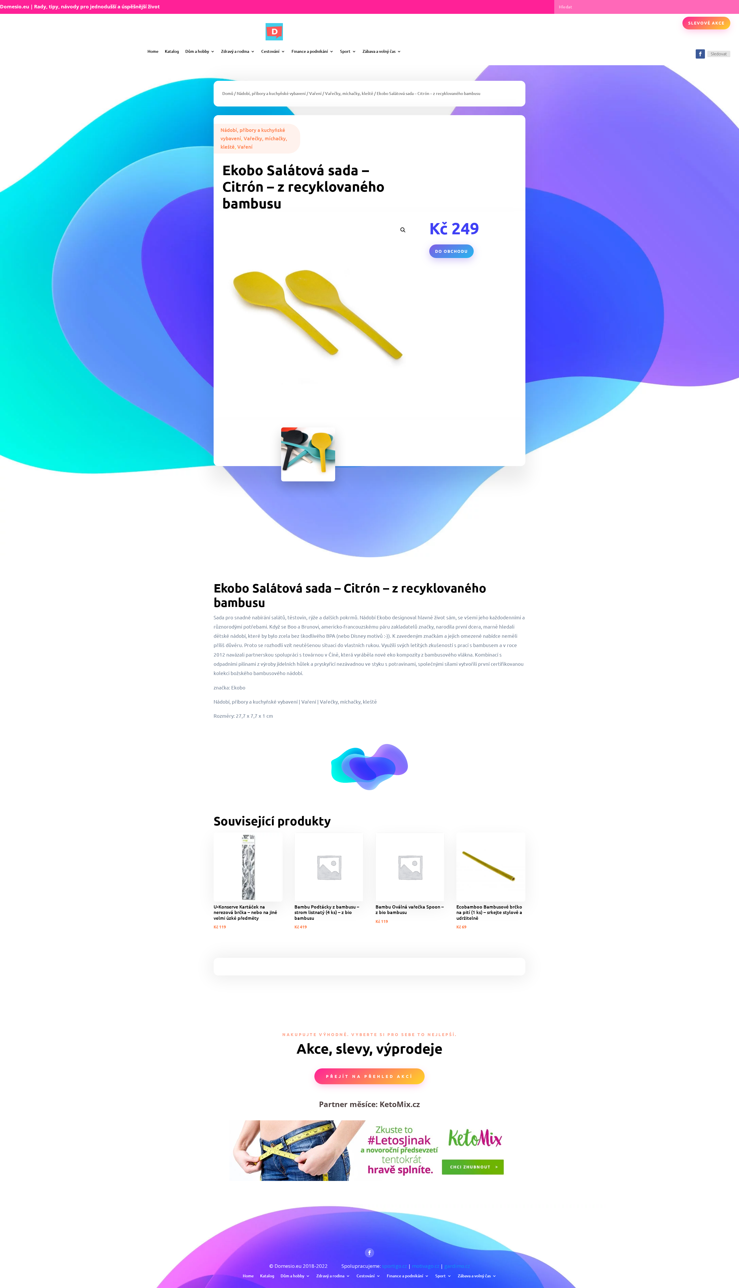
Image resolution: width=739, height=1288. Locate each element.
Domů (227, 93)
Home (153, 51)
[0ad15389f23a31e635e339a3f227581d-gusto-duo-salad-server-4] (308, 479)
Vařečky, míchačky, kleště (349, 93)
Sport (345, 51)
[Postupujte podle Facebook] (700, 54)
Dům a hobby (197, 51)
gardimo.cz (457, 1266)
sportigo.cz (394, 1266)
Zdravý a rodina (235, 51)
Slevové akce (706, 22)
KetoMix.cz (400, 1104)
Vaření (315, 93)
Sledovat (719, 54)
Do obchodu (451, 251)
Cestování (270, 51)
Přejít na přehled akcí (369, 1076)
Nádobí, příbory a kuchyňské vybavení (271, 93)
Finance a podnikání (310, 51)
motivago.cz (425, 1266)
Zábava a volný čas (379, 51)
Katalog (172, 51)
